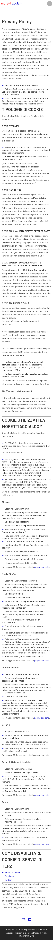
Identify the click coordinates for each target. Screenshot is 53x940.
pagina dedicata (41, 567)
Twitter (8, 879)
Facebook (9, 876)
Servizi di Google (12, 872)
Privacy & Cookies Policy (27, 932)
